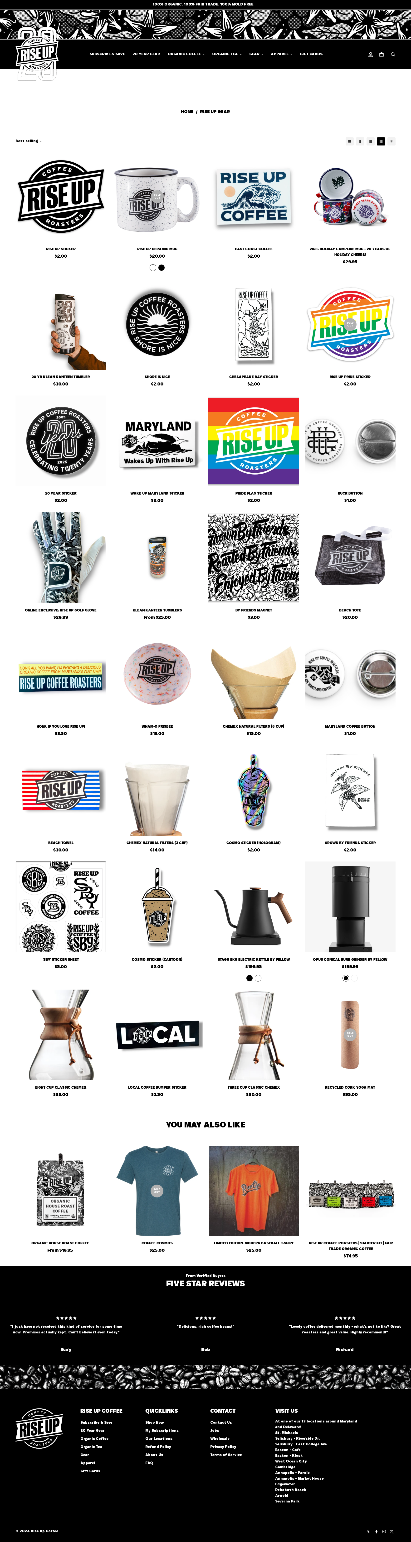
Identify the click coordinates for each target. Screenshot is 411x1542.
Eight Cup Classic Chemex (61, 1088)
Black (161, 268)
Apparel (280, 54)
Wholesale (220, 1439)
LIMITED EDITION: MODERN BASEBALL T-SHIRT (254, 1243)
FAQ (149, 1464)
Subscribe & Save (107, 54)
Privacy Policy (223, 1447)
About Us (154, 1455)
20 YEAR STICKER (61, 494)
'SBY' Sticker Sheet (61, 960)
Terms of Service (226, 1455)
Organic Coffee (184, 54)
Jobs (214, 1431)
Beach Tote (350, 610)
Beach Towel (60, 844)
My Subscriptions (162, 1431)
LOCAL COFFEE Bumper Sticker (157, 1088)
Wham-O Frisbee (157, 727)
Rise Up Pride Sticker (350, 378)
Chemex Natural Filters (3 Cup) (157, 844)
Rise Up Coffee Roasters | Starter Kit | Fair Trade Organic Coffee (351, 1246)
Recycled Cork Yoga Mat (350, 1088)
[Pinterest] (369, 1531)
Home (187, 112)
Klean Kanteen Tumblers (157, 610)
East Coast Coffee (254, 249)
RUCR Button (350, 494)
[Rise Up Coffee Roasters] (30, 54)
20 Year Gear (146, 54)
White (153, 268)
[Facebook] (376, 1531)
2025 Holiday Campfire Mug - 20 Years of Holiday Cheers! (350, 252)
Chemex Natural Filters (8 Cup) (254, 727)
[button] (381, 54)
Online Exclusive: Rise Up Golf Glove (61, 610)
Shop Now (154, 1423)
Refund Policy (158, 1447)
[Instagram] (384, 1531)
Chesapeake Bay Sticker (253, 378)
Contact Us (221, 1423)
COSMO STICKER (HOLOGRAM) (253, 844)
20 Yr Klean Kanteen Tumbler (61, 378)
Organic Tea (225, 54)
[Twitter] (392, 1531)
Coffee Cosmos (157, 1243)
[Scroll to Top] (401, 1516)
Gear (254, 54)
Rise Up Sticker (61, 249)
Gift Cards (311, 54)
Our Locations (158, 1439)
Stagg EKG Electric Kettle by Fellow (254, 960)
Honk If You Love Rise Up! (61, 727)
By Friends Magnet (253, 610)
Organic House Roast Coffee (60, 1243)
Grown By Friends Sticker (350, 844)
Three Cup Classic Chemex (254, 1088)
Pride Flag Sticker (253, 494)
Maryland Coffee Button (350, 727)
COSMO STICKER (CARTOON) (157, 960)
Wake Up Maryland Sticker (157, 494)
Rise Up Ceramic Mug (157, 249)
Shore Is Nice (157, 378)
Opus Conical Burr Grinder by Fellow (350, 960)
